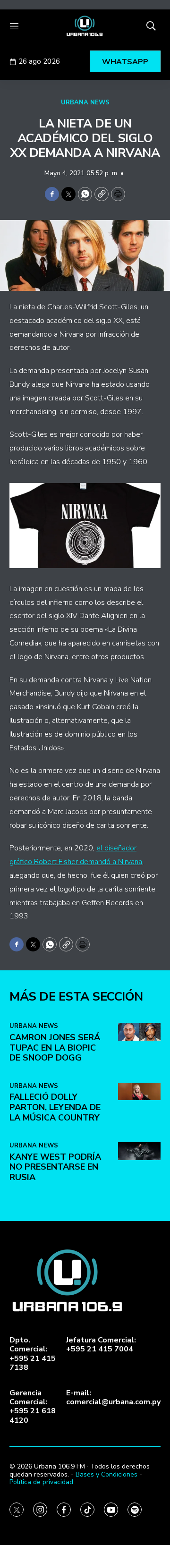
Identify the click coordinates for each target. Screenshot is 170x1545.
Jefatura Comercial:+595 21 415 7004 (101, 1345)
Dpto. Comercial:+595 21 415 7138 (32, 1354)
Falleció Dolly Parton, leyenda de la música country (55, 1107)
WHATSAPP (125, 62)
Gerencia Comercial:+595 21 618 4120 (32, 1407)
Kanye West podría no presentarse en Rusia (55, 1167)
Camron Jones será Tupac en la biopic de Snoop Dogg (54, 1047)
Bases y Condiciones (106, 1474)
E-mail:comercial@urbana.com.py (113, 1398)
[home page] (85, 26)
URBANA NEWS (85, 102)
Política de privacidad (41, 1481)
